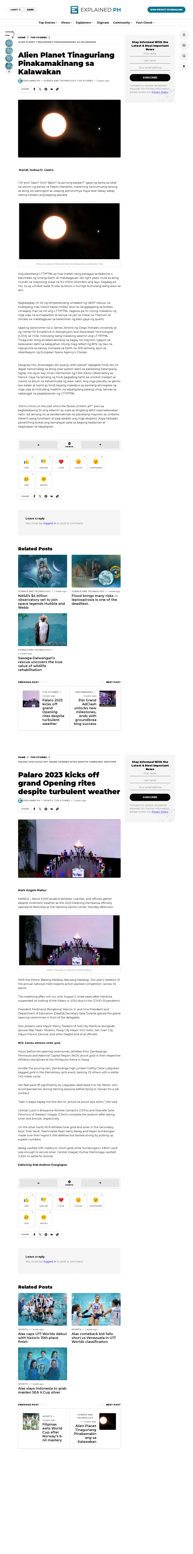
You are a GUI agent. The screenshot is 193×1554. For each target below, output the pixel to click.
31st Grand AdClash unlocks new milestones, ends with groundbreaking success (85, 712)
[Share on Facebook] (34, 89)
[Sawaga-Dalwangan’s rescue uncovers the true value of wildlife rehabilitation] (42, 629)
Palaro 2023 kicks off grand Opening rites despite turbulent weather (53, 712)
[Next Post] (107, 699)
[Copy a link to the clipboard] (57, 89)
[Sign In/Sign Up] (183, 34)
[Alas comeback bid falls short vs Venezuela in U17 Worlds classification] (96, 1309)
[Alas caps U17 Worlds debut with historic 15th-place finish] (42, 1309)
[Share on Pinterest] (46, 89)
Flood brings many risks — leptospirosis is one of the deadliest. (95, 600)
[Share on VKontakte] (51, 89)
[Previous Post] (31, 699)
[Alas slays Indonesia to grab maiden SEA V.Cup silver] (42, 1363)
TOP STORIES (38, 37)
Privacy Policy (160, 92)
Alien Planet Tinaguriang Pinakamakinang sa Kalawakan (85, 1434)
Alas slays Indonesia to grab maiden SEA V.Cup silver (42, 1390)
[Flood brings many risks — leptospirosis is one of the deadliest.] (96, 571)
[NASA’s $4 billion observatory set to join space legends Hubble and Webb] (42, 571)
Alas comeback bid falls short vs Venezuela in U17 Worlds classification (94, 1338)
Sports (48, 800)
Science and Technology (59, 80)
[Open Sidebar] (183, 45)
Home (21, 37)
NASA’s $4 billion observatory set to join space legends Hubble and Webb (41, 602)
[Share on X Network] (40, 89)
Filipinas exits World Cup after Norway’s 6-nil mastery (52, 1432)
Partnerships (84, 692)
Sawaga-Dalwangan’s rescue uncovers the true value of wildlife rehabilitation (40, 664)
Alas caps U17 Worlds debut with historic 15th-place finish (42, 1338)
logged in (49, 523)
